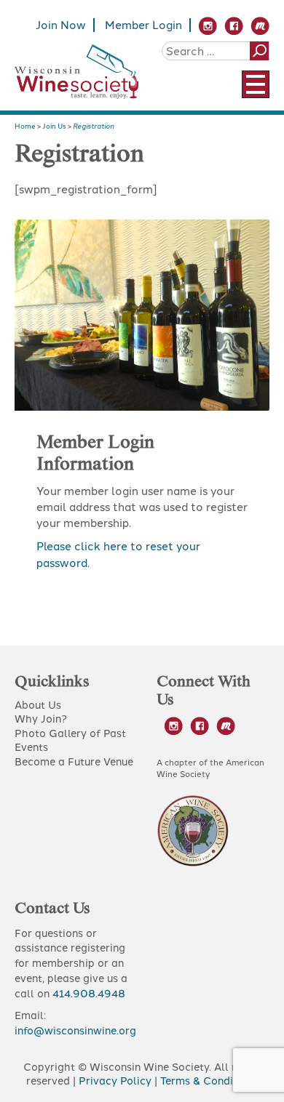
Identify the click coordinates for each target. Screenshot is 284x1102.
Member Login (143, 25)
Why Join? (41, 718)
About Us (38, 705)
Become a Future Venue (74, 761)
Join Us (54, 126)
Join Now (61, 25)
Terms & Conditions (209, 1080)
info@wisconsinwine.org (75, 1030)
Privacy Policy (115, 1080)
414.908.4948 (88, 993)
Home (25, 126)
